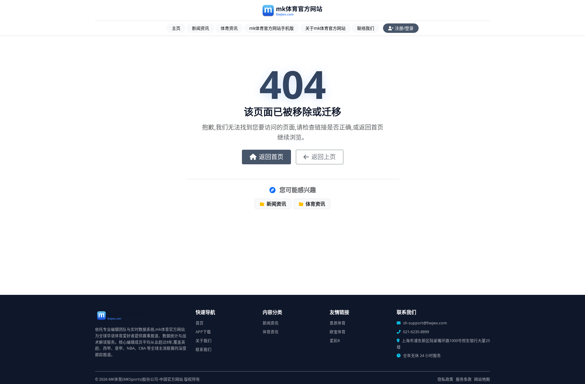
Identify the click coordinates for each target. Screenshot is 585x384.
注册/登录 (404, 28)
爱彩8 (335, 340)
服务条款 (464, 379)
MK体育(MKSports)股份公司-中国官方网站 (145, 379)
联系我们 (203, 349)
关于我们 (203, 340)
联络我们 (365, 28)
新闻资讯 (200, 28)
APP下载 (203, 331)
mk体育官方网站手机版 (271, 28)
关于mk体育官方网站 (325, 28)
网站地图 (482, 379)
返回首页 (271, 157)
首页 (200, 323)
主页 (176, 28)
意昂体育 (338, 323)
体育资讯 (229, 28)
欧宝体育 (338, 331)
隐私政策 (445, 379)
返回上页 (323, 157)
